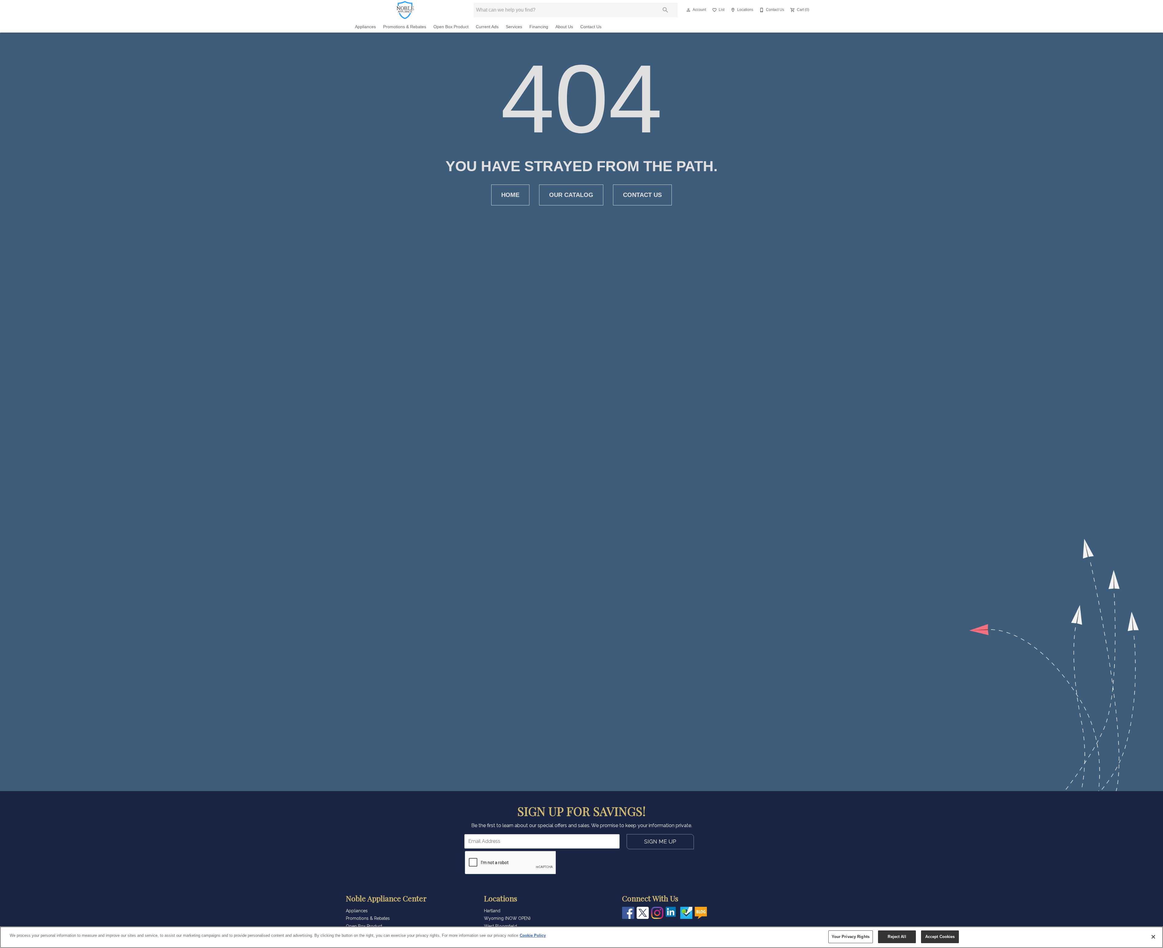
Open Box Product (451, 27)
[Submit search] (665, 10)
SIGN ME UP (660, 841)
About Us (564, 27)
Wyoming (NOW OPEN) (507, 918)
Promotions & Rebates (404, 27)
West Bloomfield (500, 926)
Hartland (492, 910)
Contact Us (590, 27)
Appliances (365, 27)
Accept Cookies (940, 936)
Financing (538, 27)
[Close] (1153, 936)
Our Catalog (571, 194)
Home (510, 194)
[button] (688, 10)
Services (514, 27)
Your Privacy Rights (851, 936)
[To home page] (405, 10)
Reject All (897, 936)
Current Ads (487, 27)
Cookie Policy (533, 935)
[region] (581, 937)
